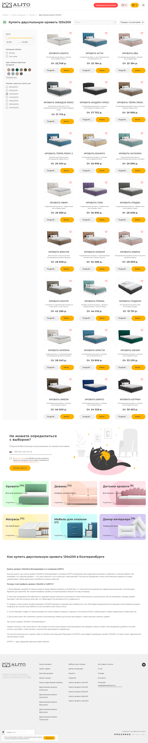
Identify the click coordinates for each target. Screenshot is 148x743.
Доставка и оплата (105, 664)
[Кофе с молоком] (30, 69)
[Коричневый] (25, 69)
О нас (100, 669)
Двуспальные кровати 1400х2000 (48, 696)
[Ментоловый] (13, 73)
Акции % (72, 673)
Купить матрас (45, 678)
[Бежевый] (9, 69)
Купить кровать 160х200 (78, 692)
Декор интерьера (76, 669)
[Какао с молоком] (21, 69)
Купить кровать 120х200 (78, 682)
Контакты (102, 678)
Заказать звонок (20, 468)
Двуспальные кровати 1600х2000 (48, 703)
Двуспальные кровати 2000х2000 (48, 718)
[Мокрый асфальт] (21, 73)
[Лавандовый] (9, 73)
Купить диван (44, 669)
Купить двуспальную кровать (51, 682)
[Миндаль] (17, 73)
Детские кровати (46, 673)
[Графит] (13, 69)
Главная (5, 15)
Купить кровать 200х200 (79, 701)
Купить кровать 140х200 (78, 687)
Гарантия (72, 678)
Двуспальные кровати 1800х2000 (48, 710)
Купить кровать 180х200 (78, 696)
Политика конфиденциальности (106, 683)
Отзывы (101, 673)
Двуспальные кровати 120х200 (50, 15)
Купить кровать (45, 664)
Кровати (32, 15)
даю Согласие (20, 458)
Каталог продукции (18, 15)
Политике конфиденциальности (26, 462)
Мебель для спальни (77, 664)
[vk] (144, 666)
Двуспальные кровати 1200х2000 (48, 688)
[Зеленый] (17, 69)
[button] (106, 5)
